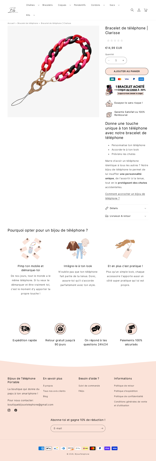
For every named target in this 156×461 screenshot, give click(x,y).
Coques (62, 5)
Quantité (109, 54)
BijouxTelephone (82, 454)
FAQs (81, 391)
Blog (45, 396)
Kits (28, 15)
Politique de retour (124, 385)
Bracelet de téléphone (28, 23)
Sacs (112, 5)
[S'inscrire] (102, 428)
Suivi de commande (89, 385)
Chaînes (30, 5)
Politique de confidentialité (128, 396)
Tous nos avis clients (54, 391)
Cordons (95, 5)
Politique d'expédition (126, 391)
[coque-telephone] (126, 94)
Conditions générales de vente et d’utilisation (130, 403)
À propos (48, 385)
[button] (32, 5)
